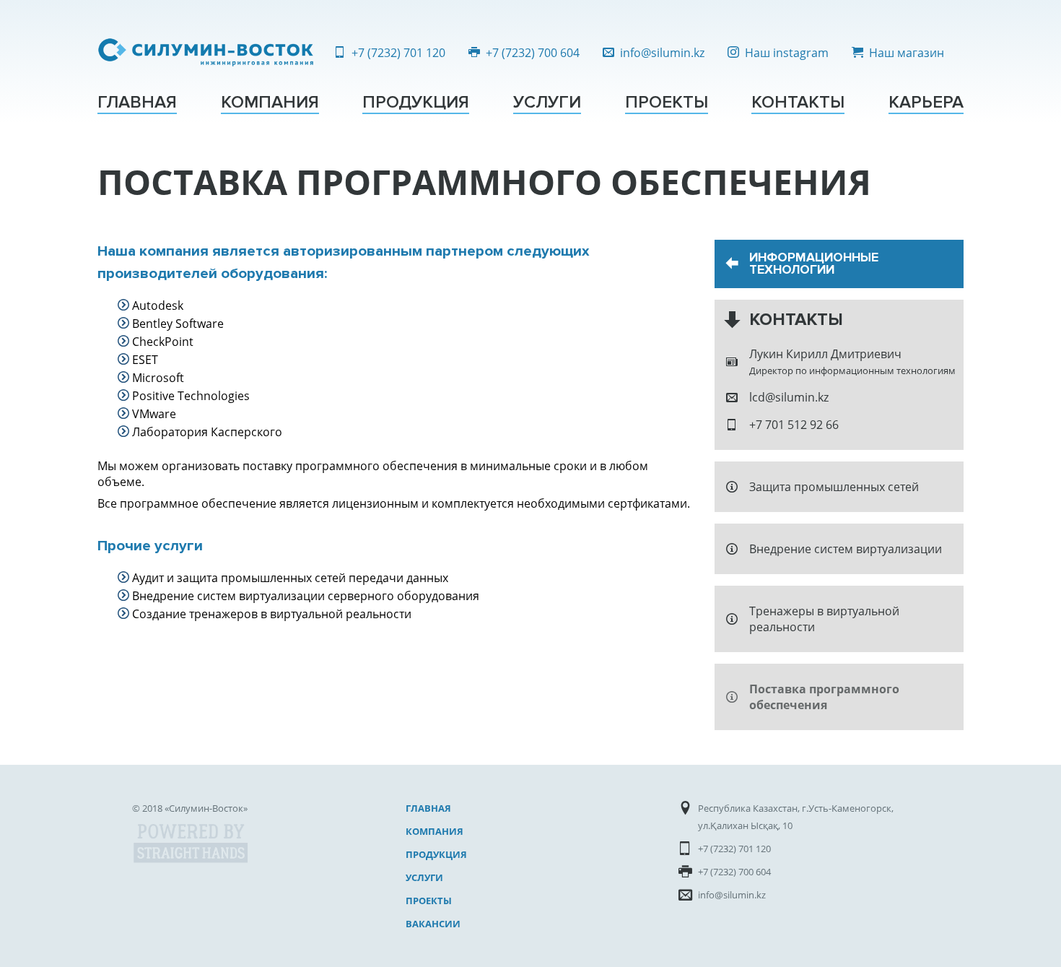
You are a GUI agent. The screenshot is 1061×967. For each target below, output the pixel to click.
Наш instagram (787, 53)
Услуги (547, 102)
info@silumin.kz (662, 53)
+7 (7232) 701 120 (398, 53)
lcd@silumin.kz (789, 397)
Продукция (415, 102)
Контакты (797, 102)
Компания (270, 102)
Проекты (666, 102)
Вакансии (433, 923)
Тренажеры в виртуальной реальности (824, 619)
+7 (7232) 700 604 (533, 53)
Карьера (926, 102)
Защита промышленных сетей (834, 487)
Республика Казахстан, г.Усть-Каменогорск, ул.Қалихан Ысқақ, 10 (796, 817)
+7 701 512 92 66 (794, 425)
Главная (137, 102)
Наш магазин (906, 53)
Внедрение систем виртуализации (845, 549)
